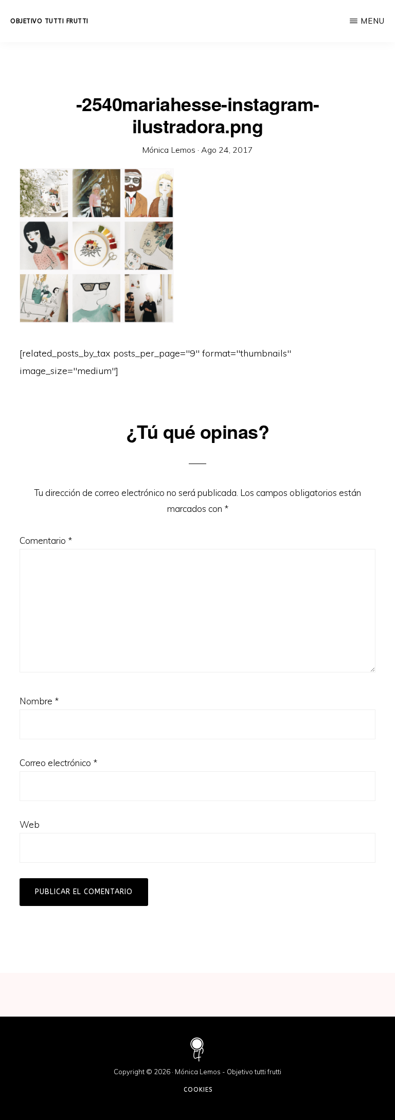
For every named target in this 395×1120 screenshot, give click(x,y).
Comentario (46, 540)
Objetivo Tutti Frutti (49, 21)
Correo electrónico (58, 762)
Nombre (39, 701)
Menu (373, 21)
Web (30, 824)
